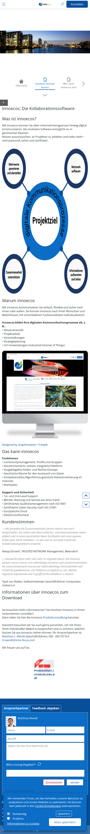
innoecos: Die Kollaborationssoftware (38, 108)
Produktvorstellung (55, 617)
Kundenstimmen (18, 522)
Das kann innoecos (20, 451)
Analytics (18, 818)
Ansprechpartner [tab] (16, 708)
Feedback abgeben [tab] (45, 708)
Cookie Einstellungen (48, 806)
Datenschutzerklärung (19, 791)
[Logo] (45, 4)
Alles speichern (65, 822)
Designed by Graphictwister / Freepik (25, 444)
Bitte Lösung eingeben (20, 764)
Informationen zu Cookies (23, 823)
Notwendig (19, 814)
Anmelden (77, 4)
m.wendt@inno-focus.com (18, 640)
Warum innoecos (18, 300)
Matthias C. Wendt (14, 636)
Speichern (64, 814)
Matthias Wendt (28, 718)
